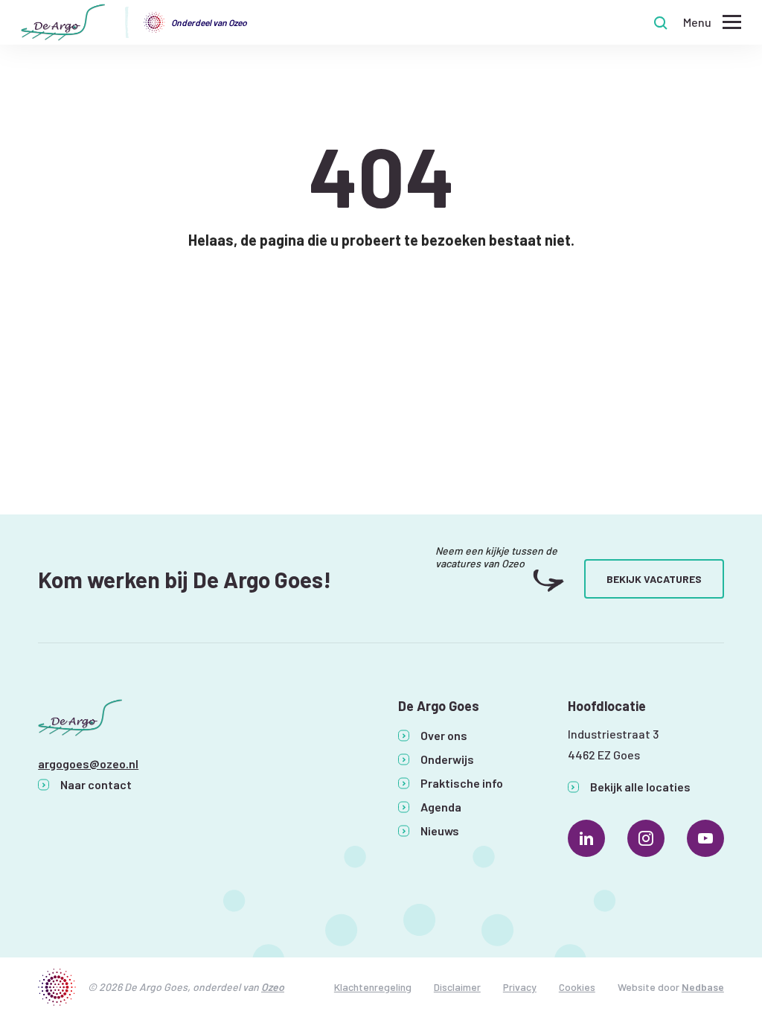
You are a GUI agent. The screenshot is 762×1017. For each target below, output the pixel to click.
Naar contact (96, 784)
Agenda (440, 807)
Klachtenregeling (373, 987)
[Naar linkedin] (586, 838)
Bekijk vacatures (654, 579)
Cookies (577, 987)
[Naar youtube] (705, 838)
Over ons (443, 735)
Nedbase (703, 987)
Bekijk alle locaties (640, 787)
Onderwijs (447, 759)
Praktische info (461, 783)
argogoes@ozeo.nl (88, 763)
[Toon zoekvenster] (661, 22)
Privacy (520, 987)
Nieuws (439, 830)
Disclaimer (457, 987)
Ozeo (272, 987)
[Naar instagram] (646, 838)
